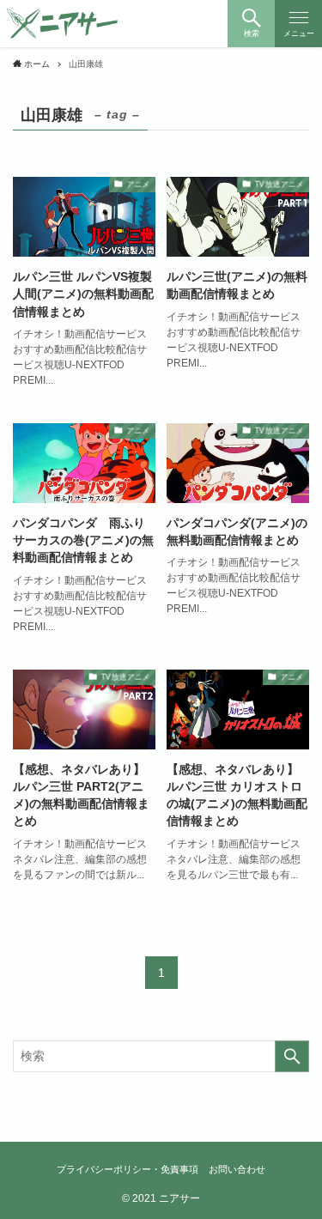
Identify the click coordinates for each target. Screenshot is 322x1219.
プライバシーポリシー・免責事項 (127, 1169)
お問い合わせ (237, 1169)
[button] (251, 23)
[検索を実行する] (292, 1056)
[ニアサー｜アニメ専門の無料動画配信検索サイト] (62, 23)
